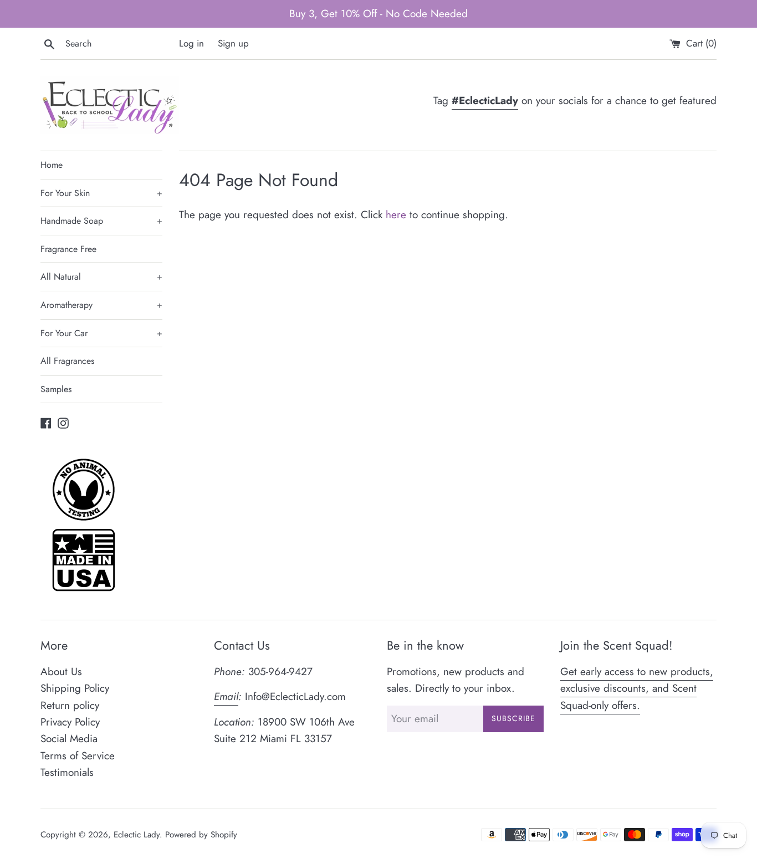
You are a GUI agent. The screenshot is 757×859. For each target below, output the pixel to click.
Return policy (69, 705)
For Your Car (101, 333)
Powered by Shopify (201, 835)
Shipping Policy (74, 688)
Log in (191, 43)
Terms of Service (77, 755)
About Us (61, 671)
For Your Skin (101, 193)
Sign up (233, 43)
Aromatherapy (101, 305)
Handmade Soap (101, 220)
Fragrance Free (68, 249)
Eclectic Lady (137, 835)
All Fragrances (67, 360)
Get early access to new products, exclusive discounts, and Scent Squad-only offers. (636, 688)
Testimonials (67, 772)
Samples (55, 389)
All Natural (101, 276)
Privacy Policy (70, 721)
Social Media (69, 738)
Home (51, 164)
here (396, 214)
